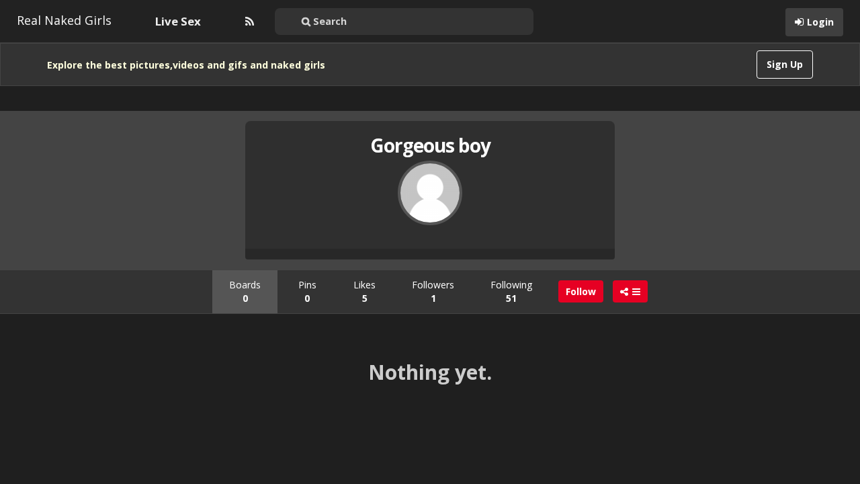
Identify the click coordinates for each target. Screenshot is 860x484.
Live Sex (178, 21)
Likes (364, 291)
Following (511, 291)
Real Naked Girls (64, 20)
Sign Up (785, 64)
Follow (581, 291)
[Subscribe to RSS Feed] (248, 21)
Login (820, 21)
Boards (245, 291)
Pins (307, 291)
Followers (433, 291)
